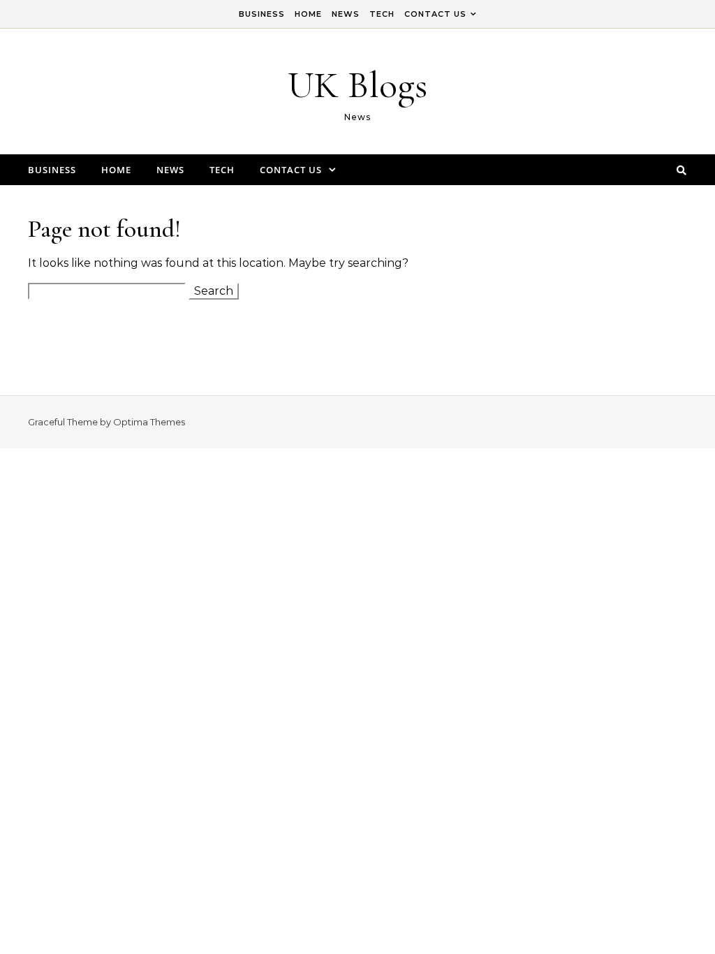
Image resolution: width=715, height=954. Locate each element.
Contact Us (435, 14)
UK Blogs (357, 85)
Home (308, 14)
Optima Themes (149, 421)
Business (262, 14)
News (346, 14)
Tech (382, 14)
